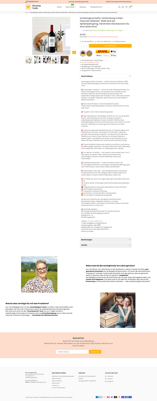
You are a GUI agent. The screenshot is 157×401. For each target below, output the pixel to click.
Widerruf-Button (57, 381)
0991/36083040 (32, 380)
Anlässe (83, 7)
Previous (27, 36)
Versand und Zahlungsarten (87, 376)
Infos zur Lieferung (103, 42)
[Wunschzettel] (126, 7)
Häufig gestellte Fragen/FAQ (87, 381)
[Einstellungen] (122, 7)
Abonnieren (95, 352)
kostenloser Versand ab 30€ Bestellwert (103, 37)
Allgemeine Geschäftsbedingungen (63, 376)
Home (59, 7)
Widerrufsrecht (56, 378)
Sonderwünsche (119, 42)
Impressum (55, 385)
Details (84, 245)
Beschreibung (86, 76)
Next (75, 36)
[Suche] (119, 7)
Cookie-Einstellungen (58, 387)
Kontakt (80, 378)
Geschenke (70, 6)
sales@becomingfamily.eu (37, 382)
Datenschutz (56, 383)
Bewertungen (86, 240)
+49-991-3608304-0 (95, 221)
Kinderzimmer (96, 7)
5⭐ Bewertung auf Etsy (90, 62)
